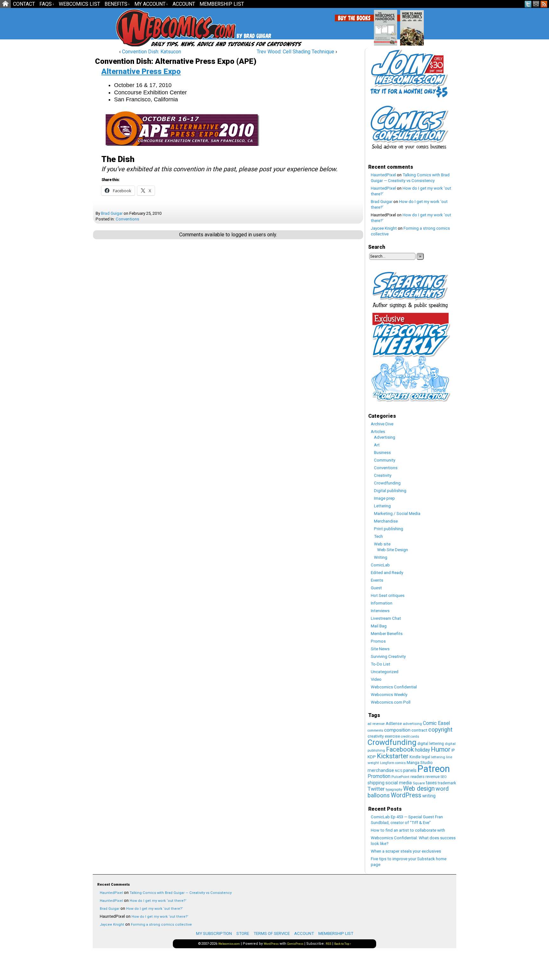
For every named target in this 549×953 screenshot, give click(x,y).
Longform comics (393, 763)
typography (394, 789)
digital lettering (430, 743)
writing (429, 795)
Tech (378, 536)
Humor (441, 749)
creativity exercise (384, 736)
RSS (544, 4)
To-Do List (380, 664)
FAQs (46, 4)
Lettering (382, 506)
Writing (380, 557)
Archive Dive (382, 424)
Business (382, 452)
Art (377, 445)
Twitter (528, 4)
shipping (376, 782)
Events (377, 580)
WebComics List (79, 4)
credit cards (410, 736)
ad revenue (376, 724)
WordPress (406, 795)
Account (184, 4)
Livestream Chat (386, 618)
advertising (412, 723)
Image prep (384, 498)
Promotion (379, 776)
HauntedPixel (383, 174)
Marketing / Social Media (397, 513)
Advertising (384, 437)
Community (384, 460)
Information (381, 603)
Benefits (117, 4)
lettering (438, 757)
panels (410, 770)
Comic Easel (436, 723)
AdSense (394, 723)
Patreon (433, 768)
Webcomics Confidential (394, 687)
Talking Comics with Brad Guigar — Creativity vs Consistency (181, 893)
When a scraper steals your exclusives (406, 851)
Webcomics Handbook (418, 24)
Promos (378, 641)
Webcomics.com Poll (390, 702)
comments (375, 730)
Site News (380, 648)
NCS (398, 770)
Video (376, 679)
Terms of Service (272, 933)
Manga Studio (420, 762)
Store (242, 933)
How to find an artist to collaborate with (408, 830)
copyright (440, 729)
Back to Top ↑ (342, 943)
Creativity (382, 475)
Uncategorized (384, 671)
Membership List (222, 4)
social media (398, 783)
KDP (372, 756)
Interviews (380, 610)
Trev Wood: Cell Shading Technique (295, 52)
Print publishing (388, 528)
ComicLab (380, 565)
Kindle (415, 756)
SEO (444, 777)
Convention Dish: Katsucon (151, 52)
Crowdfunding (387, 483)
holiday (422, 750)
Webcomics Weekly (389, 694)
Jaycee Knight (384, 228)
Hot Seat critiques (387, 595)
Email (536, 4)
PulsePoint (400, 776)
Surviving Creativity (388, 656)
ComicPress (295, 943)
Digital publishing (390, 490)
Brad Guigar (112, 213)
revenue (432, 776)
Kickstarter (393, 756)
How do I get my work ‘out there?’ (158, 901)
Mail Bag (379, 626)
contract (419, 730)
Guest (376, 587)
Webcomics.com (150, 28)
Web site (382, 544)
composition (397, 730)
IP (453, 750)
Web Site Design (392, 549)
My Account (151, 4)
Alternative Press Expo (141, 71)
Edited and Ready (387, 572)
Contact (24, 4)
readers (417, 776)
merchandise (381, 770)
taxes (431, 782)
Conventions (127, 219)
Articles (378, 431)
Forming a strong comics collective (161, 925)
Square (419, 783)
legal (426, 756)
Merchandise (386, 521)
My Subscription (214, 933)
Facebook (400, 749)
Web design (419, 788)
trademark (447, 783)
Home (5, 4)
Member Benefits (387, 633)
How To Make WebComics (444, 25)
